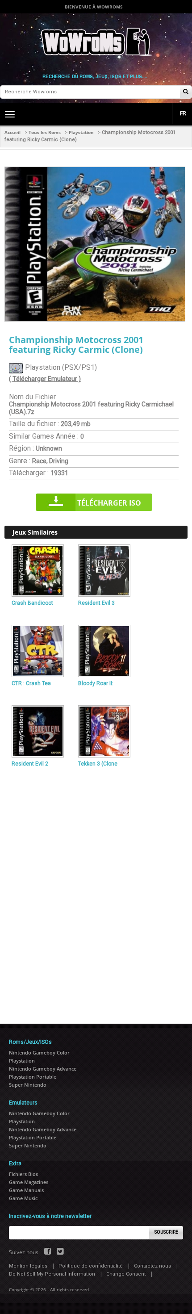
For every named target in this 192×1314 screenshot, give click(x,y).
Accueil (12, 132)
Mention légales (28, 1266)
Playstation (81, 132)
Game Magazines (28, 1182)
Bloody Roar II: (95, 683)
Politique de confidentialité (90, 1266)
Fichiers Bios (23, 1174)
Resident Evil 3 (96, 603)
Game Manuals (26, 1190)
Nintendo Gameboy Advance (42, 1068)
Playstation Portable (32, 1076)
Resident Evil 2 (30, 764)
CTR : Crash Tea (31, 683)
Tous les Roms (45, 132)
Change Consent (126, 1274)
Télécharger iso (109, 503)
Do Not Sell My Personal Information (52, 1274)
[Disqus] (96, 891)
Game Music (23, 1198)
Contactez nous (152, 1266)
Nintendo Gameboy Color (39, 1052)
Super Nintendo (27, 1084)
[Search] (186, 92)
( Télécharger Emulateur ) (45, 378)
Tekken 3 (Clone (97, 764)
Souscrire (166, 1232)
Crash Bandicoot (32, 603)
